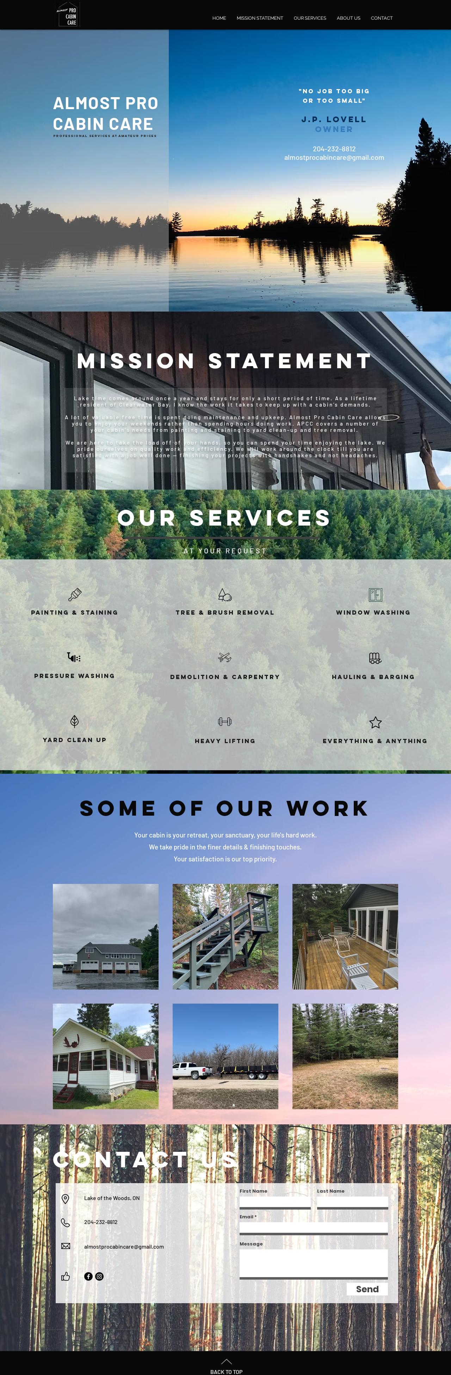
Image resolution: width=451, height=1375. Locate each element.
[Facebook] (88, 1276)
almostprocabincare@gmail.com (124, 1246)
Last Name (331, 1191)
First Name (253, 1191)
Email (246, 1216)
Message (251, 1244)
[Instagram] (99, 1276)
